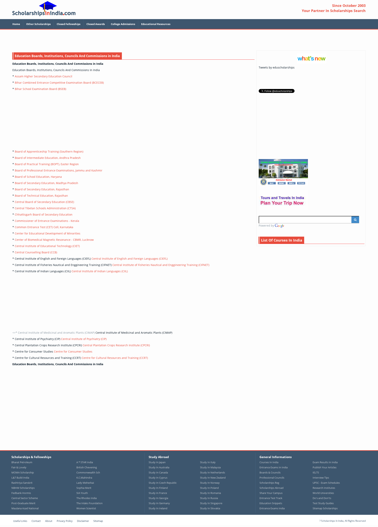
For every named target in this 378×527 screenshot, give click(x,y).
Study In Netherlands (212, 472)
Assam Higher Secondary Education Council (43, 76)
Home (16, 24)
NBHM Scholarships (23, 488)
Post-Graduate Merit (23, 503)
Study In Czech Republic (163, 482)
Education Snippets (270, 503)
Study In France (158, 493)
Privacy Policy (65, 521)
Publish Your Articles (324, 467)
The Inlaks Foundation (89, 503)
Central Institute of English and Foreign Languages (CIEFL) (130, 258)
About (48, 521)
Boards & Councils (270, 472)
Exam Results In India (325, 462)
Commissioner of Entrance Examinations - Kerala (47, 221)
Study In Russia (209, 498)
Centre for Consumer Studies (73, 351)
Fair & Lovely (18, 467)
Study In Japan (157, 462)
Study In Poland (209, 488)
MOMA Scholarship (22, 472)
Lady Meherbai (85, 482)
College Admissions (123, 24)
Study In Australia (159, 467)
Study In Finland (158, 488)
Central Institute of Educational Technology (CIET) (47, 246)
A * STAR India (84, 462)
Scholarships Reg (269, 482)
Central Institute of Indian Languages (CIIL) (100, 271)
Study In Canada (158, 472)
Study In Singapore (211, 503)
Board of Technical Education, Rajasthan (41, 195)
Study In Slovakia (210, 508)
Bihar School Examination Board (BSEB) (40, 89)
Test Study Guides (323, 503)
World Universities (323, 493)
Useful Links (20, 521)
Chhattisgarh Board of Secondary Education (43, 214)
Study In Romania (210, 493)
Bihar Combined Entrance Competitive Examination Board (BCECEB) (59, 82)
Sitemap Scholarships (325, 508)
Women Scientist (86, 508)
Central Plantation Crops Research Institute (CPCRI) (116, 345)
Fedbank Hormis (21, 493)
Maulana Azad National (25, 508)
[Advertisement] (189, 40)
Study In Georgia (158, 498)
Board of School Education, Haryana (38, 177)
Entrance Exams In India (273, 467)
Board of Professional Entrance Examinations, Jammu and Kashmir (58, 170)
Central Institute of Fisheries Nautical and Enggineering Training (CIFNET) (160, 265)
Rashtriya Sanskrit (21, 482)
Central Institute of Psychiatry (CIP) (84, 339)
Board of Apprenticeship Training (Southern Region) (49, 151)
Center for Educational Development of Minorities (47, 233)
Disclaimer (83, 521)
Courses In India (268, 462)
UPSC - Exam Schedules (326, 482)
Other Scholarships (38, 24)
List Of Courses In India (281, 240)
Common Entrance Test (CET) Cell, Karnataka (44, 227)
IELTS (316, 472)
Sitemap (98, 521)
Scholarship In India (43, 8)
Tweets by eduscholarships (277, 67)
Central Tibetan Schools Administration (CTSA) (45, 208)
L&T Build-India (20, 477)
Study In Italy (208, 462)
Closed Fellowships (68, 24)
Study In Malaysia (210, 467)
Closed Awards (95, 24)
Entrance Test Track (270, 498)
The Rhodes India (86, 498)
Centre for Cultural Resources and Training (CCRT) (115, 358)
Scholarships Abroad (271, 488)
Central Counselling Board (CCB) (36, 252)
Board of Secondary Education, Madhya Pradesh (46, 183)
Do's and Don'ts (322, 498)
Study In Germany (159, 503)
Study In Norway (210, 482)
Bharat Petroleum (21, 462)
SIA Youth (82, 493)
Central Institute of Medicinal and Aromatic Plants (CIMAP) (133, 332)
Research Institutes (324, 488)
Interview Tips (321, 477)
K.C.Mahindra (84, 477)
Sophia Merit (83, 488)
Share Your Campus (271, 493)
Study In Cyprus (158, 477)
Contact (36, 521)
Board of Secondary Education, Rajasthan (42, 189)
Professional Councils (271, 477)
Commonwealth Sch (88, 472)
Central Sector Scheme (24, 498)
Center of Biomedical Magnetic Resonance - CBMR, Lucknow (54, 240)
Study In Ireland (158, 508)
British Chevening (86, 467)
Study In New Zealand (213, 477)
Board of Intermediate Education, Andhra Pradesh (48, 158)
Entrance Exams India (272, 508)
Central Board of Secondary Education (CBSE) (44, 202)
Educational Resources (155, 24)
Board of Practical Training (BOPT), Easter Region (47, 164)
